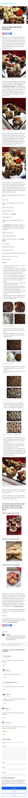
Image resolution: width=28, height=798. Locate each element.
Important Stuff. (19, 606)
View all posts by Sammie (11, 639)
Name (3, 762)
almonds (21, 643)
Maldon (14, 214)
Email (3, 767)
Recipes (15, 643)
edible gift (8, 645)
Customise (14, 791)
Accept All (14, 788)
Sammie (10, 643)
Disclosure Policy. (13, 622)
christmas (4, 645)
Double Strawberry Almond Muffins (11, 564)
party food (18, 645)
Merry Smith (7, 656)
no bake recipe (12, 645)
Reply (4, 665)
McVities (8, 225)
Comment (4, 746)
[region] (14, 787)
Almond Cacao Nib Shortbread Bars (11, 538)
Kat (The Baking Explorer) (11, 682)
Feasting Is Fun (7, 3)
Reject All (14, 795)
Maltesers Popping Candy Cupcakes (11, 513)
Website (4, 772)
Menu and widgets (24, 4)
